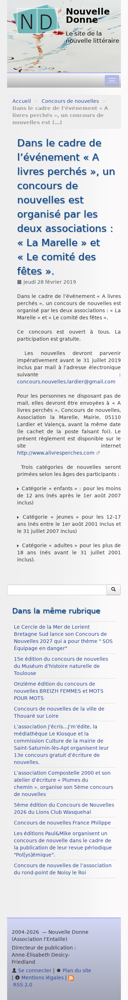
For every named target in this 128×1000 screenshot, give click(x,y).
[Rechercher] (113, 590)
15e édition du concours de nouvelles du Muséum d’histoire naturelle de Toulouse (61, 666)
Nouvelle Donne (88, 15)
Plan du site (76, 970)
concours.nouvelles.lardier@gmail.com (66, 381)
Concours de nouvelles (70, 101)
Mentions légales (42, 977)
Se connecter (34, 970)
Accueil (21, 101)
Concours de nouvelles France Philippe (62, 823)
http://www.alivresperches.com (56, 453)
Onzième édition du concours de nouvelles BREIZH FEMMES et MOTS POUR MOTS (58, 691)
